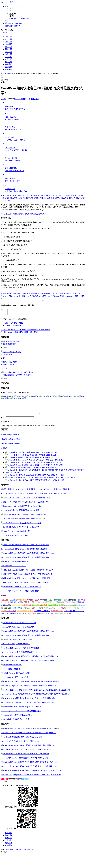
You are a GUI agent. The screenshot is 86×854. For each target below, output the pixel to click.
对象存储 (67, 195)
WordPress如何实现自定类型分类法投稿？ (20, 332)
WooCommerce (60, 613)
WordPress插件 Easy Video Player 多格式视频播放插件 (20, 591)
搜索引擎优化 (18, 608)
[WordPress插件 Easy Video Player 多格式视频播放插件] (21, 587)
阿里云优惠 (42, 605)
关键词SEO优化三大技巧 (10, 354)
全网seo (35, 608)
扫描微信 (8, 26)
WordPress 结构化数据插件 (10, 669)
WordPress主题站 (7, 2)
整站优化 (8, 608)
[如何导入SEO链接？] (9, 362)
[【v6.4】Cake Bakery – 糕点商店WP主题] (16, 639)
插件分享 (8, 57)
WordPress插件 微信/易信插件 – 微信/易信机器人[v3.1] (20, 741)
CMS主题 (8, 44)
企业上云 (11, 779)
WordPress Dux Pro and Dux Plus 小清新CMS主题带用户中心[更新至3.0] (26, 749)
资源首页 (8, 37)
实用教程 (8, 64)
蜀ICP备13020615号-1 (23, 849)
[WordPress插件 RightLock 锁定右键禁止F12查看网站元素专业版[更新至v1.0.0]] (30, 681)
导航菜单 (4, 32)
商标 (75, 296)
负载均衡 (78, 195)
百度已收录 (35, 99)
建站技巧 (28, 608)
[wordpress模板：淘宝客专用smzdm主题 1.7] (17, 715)
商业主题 (9, 849)
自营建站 (5, 200)
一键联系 (25, 785)
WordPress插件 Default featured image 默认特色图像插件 (21, 711)
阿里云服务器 (13, 600)
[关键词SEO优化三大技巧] (11, 352)
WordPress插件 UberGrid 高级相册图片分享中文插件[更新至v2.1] (24, 758)
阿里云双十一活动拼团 (48, 600)
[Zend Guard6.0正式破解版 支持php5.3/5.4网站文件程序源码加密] (25, 545)
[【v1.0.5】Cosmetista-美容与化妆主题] (15, 531)
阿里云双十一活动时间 (34, 600)
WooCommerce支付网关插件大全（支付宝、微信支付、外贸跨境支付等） (28, 702)
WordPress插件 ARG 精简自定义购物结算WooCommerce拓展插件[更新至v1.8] (29, 733)
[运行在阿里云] (39, 849)
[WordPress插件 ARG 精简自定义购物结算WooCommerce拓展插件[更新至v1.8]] (30, 728)
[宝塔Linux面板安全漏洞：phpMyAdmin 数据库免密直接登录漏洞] (25, 578)
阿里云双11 (34, 605)
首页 (2, 73)
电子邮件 (5, 422)
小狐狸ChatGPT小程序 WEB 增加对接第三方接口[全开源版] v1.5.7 (25, 502)
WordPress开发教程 (25, 611)
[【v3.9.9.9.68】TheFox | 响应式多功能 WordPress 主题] (21, 523)
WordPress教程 (10, 73)
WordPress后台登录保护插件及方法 (13, 566)
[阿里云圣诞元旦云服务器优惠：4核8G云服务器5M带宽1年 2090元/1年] (27, 570)
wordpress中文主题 (42, 613)
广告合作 (8, 840)
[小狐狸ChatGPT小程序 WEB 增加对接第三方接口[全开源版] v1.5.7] (26, 498)
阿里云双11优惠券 (17, 605)
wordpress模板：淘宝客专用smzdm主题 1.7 (16, 719)
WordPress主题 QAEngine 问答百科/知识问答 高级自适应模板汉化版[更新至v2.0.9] (31, 775)
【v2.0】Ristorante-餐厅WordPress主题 (14, 677)
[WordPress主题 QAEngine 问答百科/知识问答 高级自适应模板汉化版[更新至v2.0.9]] (31, 770)
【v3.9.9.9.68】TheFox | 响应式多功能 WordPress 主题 (20, 527)
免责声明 (8, 843)
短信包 (55, 198)
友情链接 (8, 845)
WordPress (51, 613)
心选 (72, 198)
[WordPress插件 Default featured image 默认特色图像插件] (21, 707)
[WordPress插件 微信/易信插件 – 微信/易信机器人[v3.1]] (21, 737)
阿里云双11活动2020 (70, 602)
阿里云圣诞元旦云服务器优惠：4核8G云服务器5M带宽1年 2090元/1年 (26, 574)
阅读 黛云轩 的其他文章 (14, 323)
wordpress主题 (30, 613)
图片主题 (8, 47)
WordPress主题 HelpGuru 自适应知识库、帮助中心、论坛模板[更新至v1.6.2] (28, 660)
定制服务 (8, 69)
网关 (4, 198)
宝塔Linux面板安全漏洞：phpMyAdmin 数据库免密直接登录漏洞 (24, 582)
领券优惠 (4, 779)
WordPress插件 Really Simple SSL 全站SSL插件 (17, 627)
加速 (54, 294)
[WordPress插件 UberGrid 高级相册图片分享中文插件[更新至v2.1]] (25, 754)
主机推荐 (8, 67)
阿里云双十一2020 (40, 602)
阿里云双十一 (50, 602)
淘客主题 (8, 54)
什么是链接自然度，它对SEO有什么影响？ (17, 375)
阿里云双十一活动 (74, 600)
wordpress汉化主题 (60, 608)
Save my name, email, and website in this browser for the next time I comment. (29, 426)
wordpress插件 (11, 611)
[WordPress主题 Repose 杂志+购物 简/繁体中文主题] (20, 648)
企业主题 (8, 39)
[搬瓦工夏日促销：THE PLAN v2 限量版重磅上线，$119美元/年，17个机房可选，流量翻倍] (35, 489)
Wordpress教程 (72, 608)
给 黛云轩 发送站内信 (13, 325)
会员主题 (8, 62)
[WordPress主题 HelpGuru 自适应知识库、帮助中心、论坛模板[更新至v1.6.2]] (29, 656)
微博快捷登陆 (24, 18)
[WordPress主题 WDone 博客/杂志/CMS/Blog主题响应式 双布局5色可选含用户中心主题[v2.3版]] (36, 690)
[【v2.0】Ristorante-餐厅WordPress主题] (15, 673)
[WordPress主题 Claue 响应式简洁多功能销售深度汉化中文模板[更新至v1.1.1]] (29, 762)
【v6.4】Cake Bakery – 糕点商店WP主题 (15, 644)
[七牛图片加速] (50, 849)
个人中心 (8, 838)
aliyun (69, 613)
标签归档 (8, 835)
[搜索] (21, 30)
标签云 (4, 595)
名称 (3, 417)
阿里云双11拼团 (7, 605)
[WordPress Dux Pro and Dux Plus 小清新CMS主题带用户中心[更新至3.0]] (27, 745)
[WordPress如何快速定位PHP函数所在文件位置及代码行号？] (23, 214)
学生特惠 (25, 779)
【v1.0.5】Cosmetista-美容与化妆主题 (14, 535)
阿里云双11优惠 (26, 605)
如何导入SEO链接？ (8, 365)
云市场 (64, 198)
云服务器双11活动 (43, 608)
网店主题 (8, 49)
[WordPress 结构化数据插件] (11, 665)
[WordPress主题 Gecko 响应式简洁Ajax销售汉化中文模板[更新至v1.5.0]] (27, 553)
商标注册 (80, 198)
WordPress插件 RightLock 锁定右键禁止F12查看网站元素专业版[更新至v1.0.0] (29, 686)
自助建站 (63, 605)
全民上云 (18, 779)
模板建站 (80, 605)
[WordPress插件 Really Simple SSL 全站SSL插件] (18, 623)
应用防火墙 (35, 198)
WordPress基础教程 (42, 611)
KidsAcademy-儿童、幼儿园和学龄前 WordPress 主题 (20, 510)
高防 (46, 198)
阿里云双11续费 (60, 602)
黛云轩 (3, 99)
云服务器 (6, 195)
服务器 (3, 608)
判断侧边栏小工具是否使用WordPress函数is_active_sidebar (25, 330)
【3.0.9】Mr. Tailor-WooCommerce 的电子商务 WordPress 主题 (23, 519)
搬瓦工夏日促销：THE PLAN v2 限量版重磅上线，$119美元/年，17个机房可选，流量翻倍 (34, 493)
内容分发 (56, 195)
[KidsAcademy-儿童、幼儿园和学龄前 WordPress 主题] (21, 506)
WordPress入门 (57, 611)
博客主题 (8, 42)
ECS (65, 613)
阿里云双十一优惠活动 (16, 602)
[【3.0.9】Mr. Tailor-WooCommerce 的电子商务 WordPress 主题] (24, 514)
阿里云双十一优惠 (28, 602)
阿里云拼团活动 (22, 600)
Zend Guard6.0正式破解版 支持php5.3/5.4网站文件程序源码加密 (24, 549)
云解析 (12, 198)
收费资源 (8, 59)
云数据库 (34, 195)
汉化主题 (8, 52)
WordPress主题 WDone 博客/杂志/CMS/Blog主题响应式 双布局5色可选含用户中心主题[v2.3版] (35, 694)
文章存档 (8, 833)
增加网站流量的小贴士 (9, 344)
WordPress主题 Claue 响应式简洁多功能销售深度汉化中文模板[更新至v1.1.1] (29, 766)
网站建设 (71, 605)
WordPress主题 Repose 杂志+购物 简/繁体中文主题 (19, 652)
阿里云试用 (4, 600)
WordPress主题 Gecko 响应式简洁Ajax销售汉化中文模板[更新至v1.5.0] (26, 557)
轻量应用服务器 (20, 195)
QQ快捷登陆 (13, 18)
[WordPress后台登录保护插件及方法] (14, 561)
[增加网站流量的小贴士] (10, 341)
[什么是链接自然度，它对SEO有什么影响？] (17, 372)
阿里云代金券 (53, 605)
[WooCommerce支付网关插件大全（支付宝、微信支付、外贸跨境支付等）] (29, 698)
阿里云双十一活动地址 (62, 600)
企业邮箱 (23, 198)
